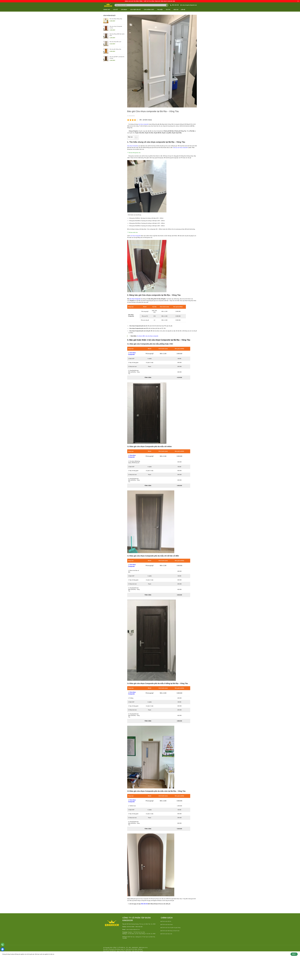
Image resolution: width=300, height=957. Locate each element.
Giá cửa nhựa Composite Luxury (116, 27)
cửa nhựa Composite (135, 235)
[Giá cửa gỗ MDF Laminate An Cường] (105, 58)
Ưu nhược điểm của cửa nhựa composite (147, 336)
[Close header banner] (298, 1)
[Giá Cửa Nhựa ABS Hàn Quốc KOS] (105, 35)
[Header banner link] (150, 1)
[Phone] (2, 944)
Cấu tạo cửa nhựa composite (180, 147)
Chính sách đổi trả (166, 921)
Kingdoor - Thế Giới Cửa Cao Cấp (136, 932)
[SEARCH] (167, 5)
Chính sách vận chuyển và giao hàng (171, 927)
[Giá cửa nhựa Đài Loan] (105, 43)
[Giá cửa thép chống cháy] (105, 20)
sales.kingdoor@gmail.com (133, 929)
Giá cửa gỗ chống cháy (115, 49)
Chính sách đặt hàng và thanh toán (170, 930)
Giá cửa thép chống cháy (116, 18)
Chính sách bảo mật (167, 933)
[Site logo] (108, 5)
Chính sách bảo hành (167, 924)
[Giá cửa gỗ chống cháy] (105, 51)
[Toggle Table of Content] (135, 137)
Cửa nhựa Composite (132, 145)
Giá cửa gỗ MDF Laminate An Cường (117, 57)
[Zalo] (2, 949)
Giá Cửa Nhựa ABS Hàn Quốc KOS (117, 34)
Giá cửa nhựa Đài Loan (115, 41)
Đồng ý (294, 954)
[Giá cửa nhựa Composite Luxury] (105, 28)
